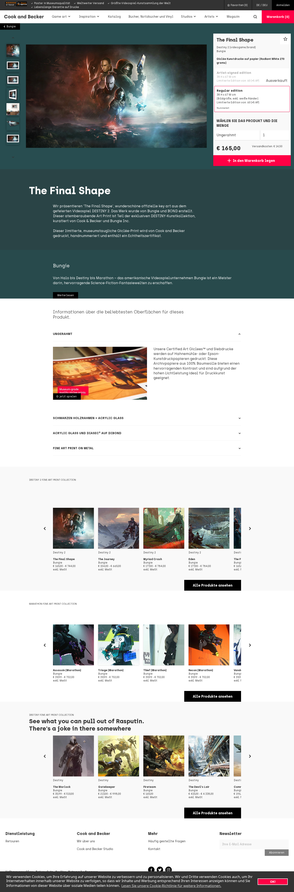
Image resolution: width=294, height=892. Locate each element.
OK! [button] (272, 882)
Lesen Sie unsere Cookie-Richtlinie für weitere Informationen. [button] (171, 885)
